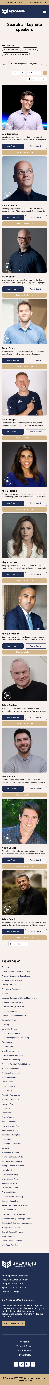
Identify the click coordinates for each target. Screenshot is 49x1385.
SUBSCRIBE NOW (11, 1323)
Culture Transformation (11, 1033)
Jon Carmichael (10, 134)
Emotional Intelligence (10, 1069)
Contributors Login (10, 1291)
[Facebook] (16, 1364)
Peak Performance (30, 49)
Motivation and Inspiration (12, 1161)
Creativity (5, 1024)
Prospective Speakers (12, 1283)
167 (38, 79)
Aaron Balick (8, 277)
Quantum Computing (10, 1201)
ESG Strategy (7, 1091)
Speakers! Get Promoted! (14, 1287)
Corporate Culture (9, 1020)
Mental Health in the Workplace (14, 1157)
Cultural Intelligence (9, 1029)
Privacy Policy (24, 1355)
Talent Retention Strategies (12, 1232)
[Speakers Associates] (13, 11)
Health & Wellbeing (9, 1122)
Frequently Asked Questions (15, 1279)
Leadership (6, 1139)
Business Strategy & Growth (13, 1007)
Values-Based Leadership (12, 1241)
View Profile (11, 146)
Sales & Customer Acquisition (13, 1214)
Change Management (10, 1011)
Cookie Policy (24, 1350)
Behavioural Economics (11, 989)
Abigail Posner (9, 562)
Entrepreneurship (8, 1086)
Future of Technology (10, 1099)
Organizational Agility (10, 1174)
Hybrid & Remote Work (11, 1126)
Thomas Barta (9, 205)
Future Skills (6, 1108)
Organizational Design (10, 1179)
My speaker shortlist (15, 2)
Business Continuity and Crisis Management (19, 998)
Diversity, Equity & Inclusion (12, 1055)
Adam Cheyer (9, 848)
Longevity (6, 1148)
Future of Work (8, 1104)
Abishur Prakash (10, 634)
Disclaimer (24, 1341)
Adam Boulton (9, 705)
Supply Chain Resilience (11, 1227)
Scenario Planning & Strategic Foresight (17, 1219)
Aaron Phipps (9, 419)
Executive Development (11, 1095)
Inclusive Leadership (10, 1130)
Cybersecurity (7, 1042)
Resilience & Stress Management (15, 1205)
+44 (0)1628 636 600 (35, 2)
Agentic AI (6, 967)
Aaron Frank (8, 348)
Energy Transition (8, 1082)
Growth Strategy (8, 1117)
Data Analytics (7, 1046)
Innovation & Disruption (11, 49)
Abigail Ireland (9, 491)
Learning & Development (11, 1144)
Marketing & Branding (10, 1152)
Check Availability (22, 152)
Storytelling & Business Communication (17, 1223)
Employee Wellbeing (9, 1077)
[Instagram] (33, 1364)
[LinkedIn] (27, 1364)
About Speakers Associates (15, 1275)
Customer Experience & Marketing (15, 1038)
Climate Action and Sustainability (14, 1016)
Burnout (5, 994)
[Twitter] (21, 1364)
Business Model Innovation (12, 1002)
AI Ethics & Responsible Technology (16, 971)
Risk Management (9, 1210)
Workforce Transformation (12, 1245)
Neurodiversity (7, 1170)
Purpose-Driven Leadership (12, 1197)
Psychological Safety (10, 1192)
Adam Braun (8, 776)
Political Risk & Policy (10, 1188)
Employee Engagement (11, 1073)
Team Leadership (8, 1236)
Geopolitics (6, 1113)
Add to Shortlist (36, 146)
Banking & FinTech (9, 985)
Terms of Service (24, 1346)
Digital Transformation (10, 1051)
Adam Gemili (8, 919)
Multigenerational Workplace (13, 1166)
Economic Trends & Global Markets (16, 1064)
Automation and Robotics (12, 980)
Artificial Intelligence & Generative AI (16, 54)
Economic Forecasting (11, 1060)
